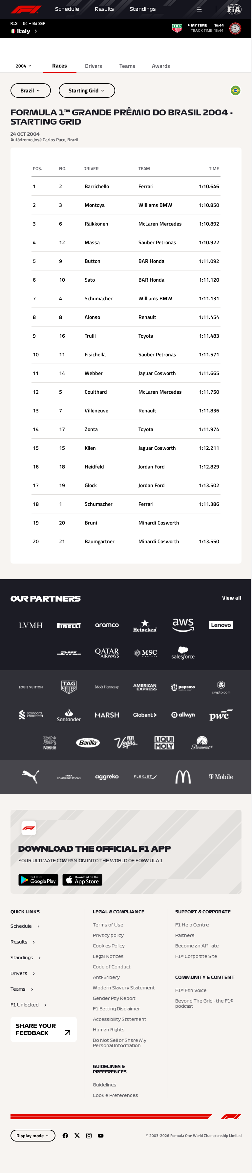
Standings (143, 9)
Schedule (67, 9)
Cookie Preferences (115, 1096)
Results (104, 9)
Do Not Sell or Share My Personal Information (119, 1043)
